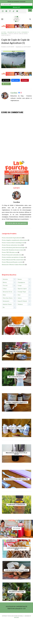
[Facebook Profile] (19, 93)
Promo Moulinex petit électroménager (13, 247)
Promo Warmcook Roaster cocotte (12, 262)
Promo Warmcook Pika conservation (13, 260)
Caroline (13, 93)
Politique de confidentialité (16, 606)
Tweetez (6, 80)
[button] (2, 19)
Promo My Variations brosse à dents (13, 250)
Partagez (16, 80)
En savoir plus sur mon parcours (16, 223)
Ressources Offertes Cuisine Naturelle (13, 264)
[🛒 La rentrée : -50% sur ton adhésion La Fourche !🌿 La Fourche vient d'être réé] (9, 529)
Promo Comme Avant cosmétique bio (13, 242)
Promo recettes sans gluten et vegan (13, 257)
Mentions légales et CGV (17, 608)
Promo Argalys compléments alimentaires (14, 240)
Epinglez (25, 80)
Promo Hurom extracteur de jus (11, 245)
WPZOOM (16, 617)
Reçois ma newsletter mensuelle (16, 1)
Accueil (3, 32)
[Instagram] (21, 93)
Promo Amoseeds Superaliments (12, 238)
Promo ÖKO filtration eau (9, 252)
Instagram (16, 528)
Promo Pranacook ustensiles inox (12, 255)
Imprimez (6, 83)
